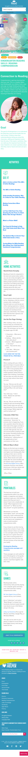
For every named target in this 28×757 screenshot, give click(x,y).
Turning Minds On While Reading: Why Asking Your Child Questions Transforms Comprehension (13, 245)
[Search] (24, 734)
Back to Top (24, 753)
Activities (4, 57)
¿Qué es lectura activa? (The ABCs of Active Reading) (13, 183)
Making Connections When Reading (11, 204)
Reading (20, 57)
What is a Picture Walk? (10, 220)
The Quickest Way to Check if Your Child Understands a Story (14, 237)
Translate (18, 12)
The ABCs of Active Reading (11, 190)
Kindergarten (11, 51)
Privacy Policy (22, 741)
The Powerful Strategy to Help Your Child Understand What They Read (13, 228)
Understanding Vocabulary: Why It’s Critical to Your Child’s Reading (14, 197)
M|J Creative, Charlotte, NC (17, 743)
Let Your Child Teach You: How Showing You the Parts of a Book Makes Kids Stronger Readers (13, 213)
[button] (2, 25)
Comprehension (12, 57)
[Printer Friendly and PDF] (8, 473)
